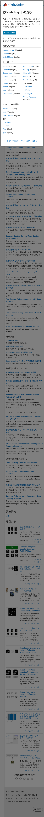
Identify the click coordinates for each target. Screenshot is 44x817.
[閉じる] (40, 5)
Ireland (5, 87)
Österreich (27, 73)
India (4, 112)
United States (8, 57)
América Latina (8, 50)
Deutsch (28, 87)
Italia (4, 90)
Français (28, 93)
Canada (6, 53)
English (28, 90)
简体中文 (8, 122)
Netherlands (28, 66)
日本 (4, 129)
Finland (5, 80)
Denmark (6, 70)
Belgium (6, 66)
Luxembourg (7, 93)
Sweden (26, 80)
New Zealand (8, 116)
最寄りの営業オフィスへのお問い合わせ (22, 141)
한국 (4, 133)
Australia (6, 109)
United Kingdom (29, 97)
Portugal (26, 76)
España (6, 76)
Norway (26, 70)
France (5, 83)
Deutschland (7, 73)
